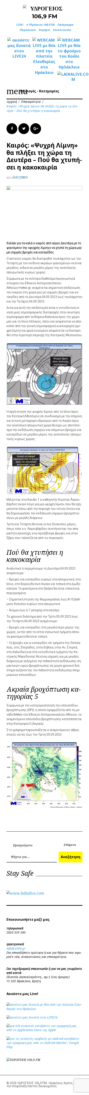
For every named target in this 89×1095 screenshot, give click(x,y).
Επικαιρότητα (31, 102)
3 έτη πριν (20, 177)
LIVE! (19, 25)
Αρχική (11, 102)
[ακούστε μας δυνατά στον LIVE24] (19, 48)
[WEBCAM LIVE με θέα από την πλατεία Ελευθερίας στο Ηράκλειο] (44, 56)
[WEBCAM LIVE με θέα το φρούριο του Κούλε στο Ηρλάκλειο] (69, 53)
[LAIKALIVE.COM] (69, 76)
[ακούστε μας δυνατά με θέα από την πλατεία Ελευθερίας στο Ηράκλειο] (44, 1009)
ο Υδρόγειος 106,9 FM (40, 25)
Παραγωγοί (28, 30)
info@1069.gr (15, 948)
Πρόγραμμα (66, 25)
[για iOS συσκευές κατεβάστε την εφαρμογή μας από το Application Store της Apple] (44, 1030)
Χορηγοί (44, 30)
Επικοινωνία (62, 30)
